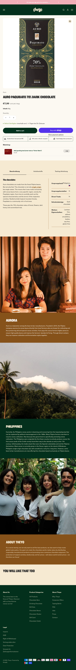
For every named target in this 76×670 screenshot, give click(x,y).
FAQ (53, 607)
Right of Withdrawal (9, 639)
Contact (55, 617)
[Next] (58, 2)
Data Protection (8, 646)
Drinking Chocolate (35, 603)
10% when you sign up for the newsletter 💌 (38, 2)
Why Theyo (56, 597)
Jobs (53, 610)
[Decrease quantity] (5, 117)
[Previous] (17, 2)
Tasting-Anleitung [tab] (61, 171)
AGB (4, 635)
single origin (36, 187)
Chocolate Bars (34, 600)
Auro (4, 92)
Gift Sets (32, 607)
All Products (33, 597)
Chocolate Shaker (35, 614)
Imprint (5, 632)
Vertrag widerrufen (9, 642)
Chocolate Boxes (35, 610)
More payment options (55, 134)
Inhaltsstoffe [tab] (38, 171)
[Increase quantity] (13, 117)
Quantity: (6, 113)
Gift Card (32, 617)
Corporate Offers (57, 600)
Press (54, 614)
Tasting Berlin (56, 603)
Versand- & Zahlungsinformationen (10, 650)
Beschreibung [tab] (15, 171)
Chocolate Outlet (35, 621)
